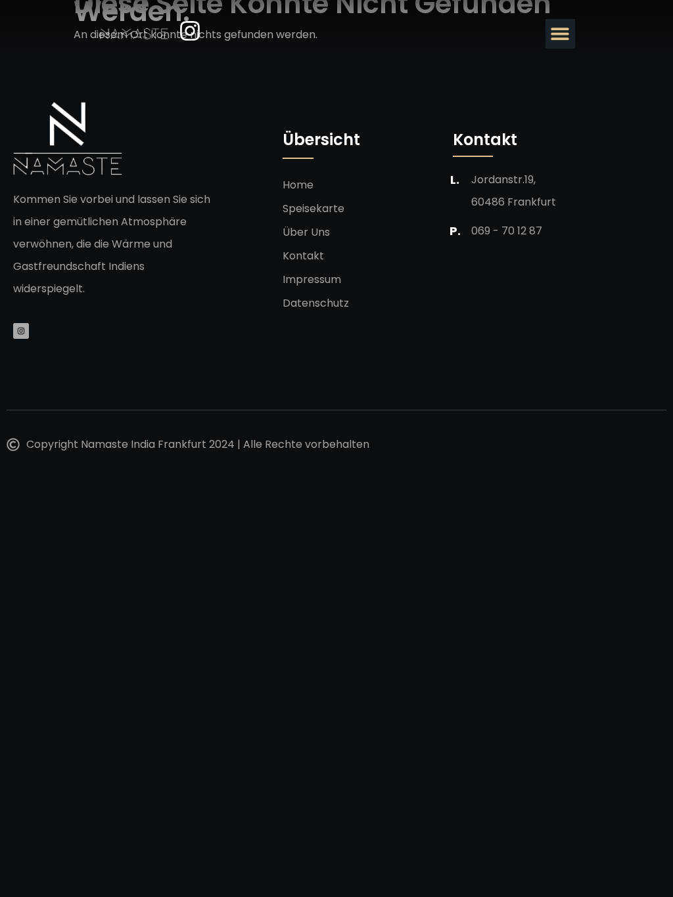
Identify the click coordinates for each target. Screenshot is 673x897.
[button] (560, 34)
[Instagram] (21, 331)
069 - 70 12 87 (506, 230)
